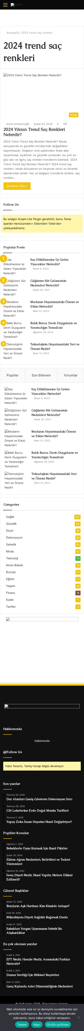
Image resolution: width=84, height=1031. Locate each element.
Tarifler (11, 606)
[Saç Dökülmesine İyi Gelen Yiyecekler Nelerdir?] (15, 266)
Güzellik (11, 523)
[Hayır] (78, 1017)
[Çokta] (16, 4)
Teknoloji (12, 558)
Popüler (13, 375)
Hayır (36, 1024)
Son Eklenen (41, 375)
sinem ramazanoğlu (18, 123)
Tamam (22, 1024)
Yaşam (10, 586)
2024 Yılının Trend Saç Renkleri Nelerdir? (34, 132)
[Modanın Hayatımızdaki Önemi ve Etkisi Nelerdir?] (15, 309)
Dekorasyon (14, 537)
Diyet (9, 530)
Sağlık (10, 517)
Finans (10, 593)
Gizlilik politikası (58, 1024)
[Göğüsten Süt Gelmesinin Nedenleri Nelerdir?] (15, 288)
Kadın (10, 599)
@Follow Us (12, 752)
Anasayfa (12, 32)
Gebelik (11, 544)
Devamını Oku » (17, 186)
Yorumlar (71, 375)
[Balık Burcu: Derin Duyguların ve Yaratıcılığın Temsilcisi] (15, 330)
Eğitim (10, 579)
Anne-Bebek (14, 565)
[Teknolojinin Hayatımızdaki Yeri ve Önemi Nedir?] (15, 351)
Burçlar (11, 572)
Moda (10, 551)
